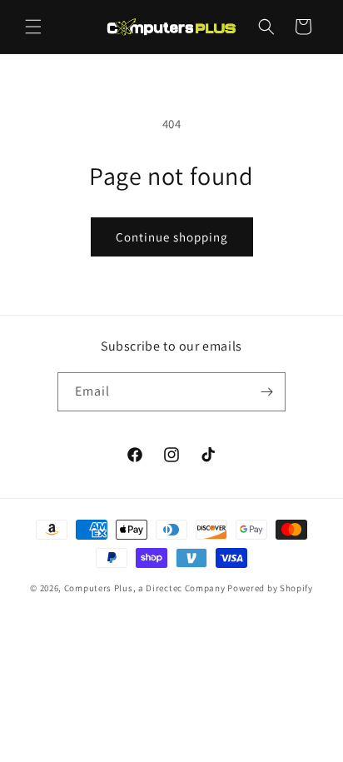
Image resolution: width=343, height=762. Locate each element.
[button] (33, 26)
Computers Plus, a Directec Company (145, 588)
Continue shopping (172, 237)
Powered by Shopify (270, 588)
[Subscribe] (266, 391)
